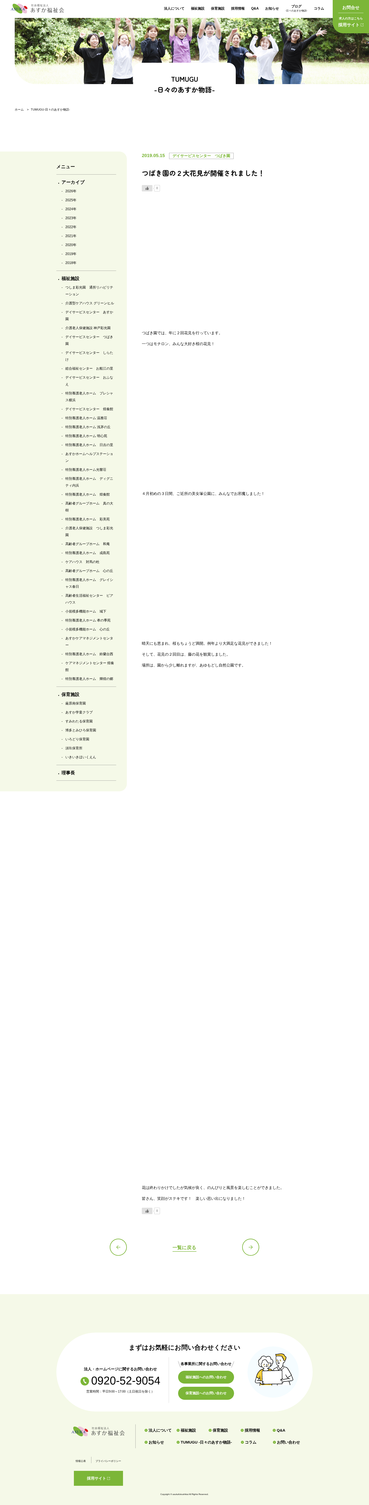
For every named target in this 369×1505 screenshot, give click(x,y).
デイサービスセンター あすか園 (89, 315)
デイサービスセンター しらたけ (89, 356)
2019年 (70, 254)
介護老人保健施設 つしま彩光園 (89, 531)
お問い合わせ (288, 1442)
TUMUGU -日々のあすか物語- (206, 1442)
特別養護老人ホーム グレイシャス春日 (89, 583)
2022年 (70, 227)
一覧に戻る (184, 1247)
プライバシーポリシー (108, 1461)
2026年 (70, 191)
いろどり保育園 (77, 739)
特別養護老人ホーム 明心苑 (86, 436)
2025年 (70, 200)
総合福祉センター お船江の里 (89, 368)
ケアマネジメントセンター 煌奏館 (89, 666)
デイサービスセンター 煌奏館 (89, 409)
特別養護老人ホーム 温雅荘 (86, 418)
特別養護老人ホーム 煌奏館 (87, 494)
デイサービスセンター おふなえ (89, 381)
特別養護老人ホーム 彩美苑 (87, 519)
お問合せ (350, 7)
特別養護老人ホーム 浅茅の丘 (88, 427)
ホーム (19, 109)
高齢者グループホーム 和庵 (87, 544)
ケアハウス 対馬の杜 (82, 562)
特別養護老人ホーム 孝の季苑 (88, 620)
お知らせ (272, 8)
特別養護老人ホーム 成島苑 (87, 553)
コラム (319, 8)
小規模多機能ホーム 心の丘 (87, 629)
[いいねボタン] (147, 188)
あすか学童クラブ (79, 712)
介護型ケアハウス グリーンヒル (89, 303)
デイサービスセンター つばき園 (89, 340)
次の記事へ (250, 1247)
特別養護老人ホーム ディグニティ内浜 (89, 482)
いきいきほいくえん (80, 757)
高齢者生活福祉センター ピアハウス (89, 599)
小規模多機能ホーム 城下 (85, 611)
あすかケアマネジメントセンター (89, 641)
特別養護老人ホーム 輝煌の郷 (89, 679)
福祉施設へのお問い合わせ (206, 1377)
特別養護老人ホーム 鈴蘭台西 (89, 654)
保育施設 (218, 8)
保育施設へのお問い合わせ (206, 1393)
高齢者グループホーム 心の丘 (89, 571)
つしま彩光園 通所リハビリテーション (89, 291)
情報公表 (81, 1461)
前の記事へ (118, 1247)
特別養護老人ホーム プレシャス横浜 (89, 396)
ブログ (296, 8)
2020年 (70, 245)
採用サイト (350, 22)
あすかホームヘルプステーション (89, 457)
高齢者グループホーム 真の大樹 (89, 507)
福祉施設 (198, 8)
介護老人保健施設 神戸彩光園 (88, 328)
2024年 (70, 209)
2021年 (70, 236)
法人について (174, 8)
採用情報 (238, 8)
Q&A (255, 8)
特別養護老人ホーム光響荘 (85, 469)
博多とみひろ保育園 (80, 730)
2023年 (70, 218)
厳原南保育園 (75, 703)
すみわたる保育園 (79, 721)
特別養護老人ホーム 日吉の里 (89, 445)
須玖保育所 (73, 748)
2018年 (70, 263)
